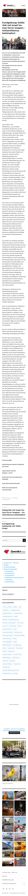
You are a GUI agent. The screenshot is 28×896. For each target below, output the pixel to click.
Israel (15, 641)
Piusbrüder (19, 648)
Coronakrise (12, 626)
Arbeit (16, 616)
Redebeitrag (6, 657)
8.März (15, 607)
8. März (10, 607)
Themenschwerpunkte (10, 569)
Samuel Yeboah (7, 664)
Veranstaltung (7, 673)
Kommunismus (9, 575)
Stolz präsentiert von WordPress (17, 893)
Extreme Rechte (8, 632)
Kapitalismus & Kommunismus (14, 577)
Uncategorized (5, 499)
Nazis (4, 648)
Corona (5, 626)
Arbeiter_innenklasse (9, 622)
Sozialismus (6, 667)
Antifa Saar (6, 610)
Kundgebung (17, 645)
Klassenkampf (7, 645)
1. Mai (4, 607)
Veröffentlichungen (9, 567)
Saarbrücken (16, 657)
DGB (15, 629)
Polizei (5, 651)
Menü (23, 5)
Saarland (5, 660)
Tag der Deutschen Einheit (11, 670)
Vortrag (15, 673)
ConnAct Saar (7, 498)
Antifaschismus (9, 582)
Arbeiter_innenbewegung (10, 619)
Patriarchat (11, 648)
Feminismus (8, 579)
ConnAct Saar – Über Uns (11, 563)
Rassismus (11, 651)
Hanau (15, 638)
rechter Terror (17, 654)
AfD (20, 607)
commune (20, 622)
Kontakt (6, 565)
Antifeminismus (7, 613)
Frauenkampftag (19, 635)
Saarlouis (12, 660)
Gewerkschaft (7, 638)
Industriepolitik (7, 641)
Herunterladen (14, 732)
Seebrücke (17, 664)
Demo (19, 626)
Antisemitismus (10, 573)
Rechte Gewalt (7, 654)
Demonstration (7, 629)
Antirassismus (9, 571)
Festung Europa (7, 635)
